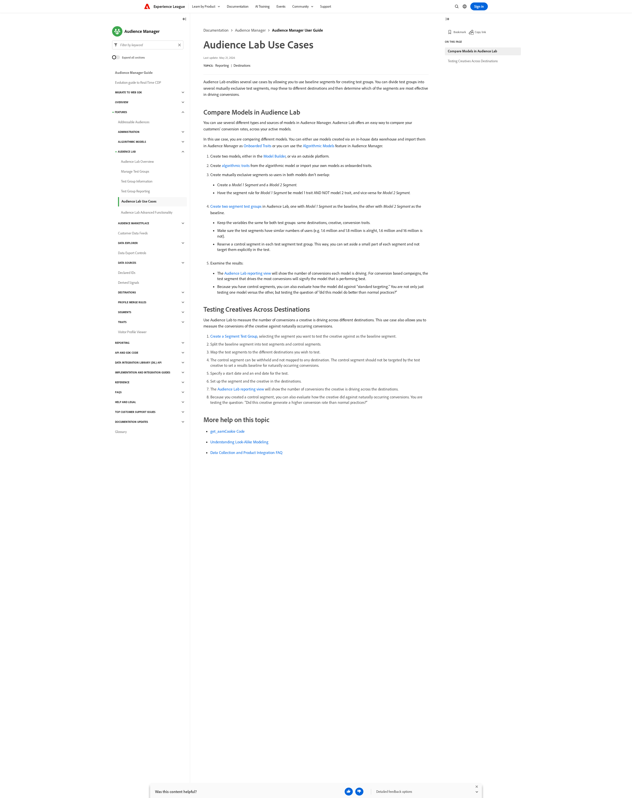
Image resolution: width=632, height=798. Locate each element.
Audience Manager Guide (134, 72)
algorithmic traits (236, 165)
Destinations (242, 65)
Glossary (121, 432)
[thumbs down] (359, 792)
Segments (124, 312)
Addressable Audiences (133, 122)
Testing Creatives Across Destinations (473, 61)
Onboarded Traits (257, 145)
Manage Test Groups (135, 171)
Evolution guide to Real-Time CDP (138, 82)
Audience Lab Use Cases (139, 201)
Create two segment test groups (235, 206)
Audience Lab (127, 151)
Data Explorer (128, 243)
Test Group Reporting (135, 191)
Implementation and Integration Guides (142, 372)
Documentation (216, 30)
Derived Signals (128, 282)
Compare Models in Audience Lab (472, 51)
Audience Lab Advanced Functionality (146, 212)
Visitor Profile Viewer (132, 332)
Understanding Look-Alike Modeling (239, 441)
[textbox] (147, 45)
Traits (122, 322)
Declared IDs (126, 272)
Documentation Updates (131, 422)
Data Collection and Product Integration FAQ (246, 452)
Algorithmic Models (318, 145)
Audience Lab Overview (137, 161)
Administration (128, 132)
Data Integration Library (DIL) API (138, 362)
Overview (121, 102)
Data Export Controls (132, 253)
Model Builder (274, 156)
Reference (122, 382)
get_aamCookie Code (227, 431)
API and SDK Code (126, 352)
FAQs (118, 392)
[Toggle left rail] (184, 19)
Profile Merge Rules (132, 302)
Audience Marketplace (133, 223)
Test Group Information (136, 181)
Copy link (480, 32)
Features (121, 112)
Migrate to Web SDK (128, 92)
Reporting (222, 65)
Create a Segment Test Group (233, 336)
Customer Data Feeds (133, 233)
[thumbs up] (349, 792)
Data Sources (127, 263)
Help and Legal (125, 402)
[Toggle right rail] (447, 19)
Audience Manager (250, 30)
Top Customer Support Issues (135, 412)
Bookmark (460, 32)
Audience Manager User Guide (297, 30)
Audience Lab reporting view (247, 273)
